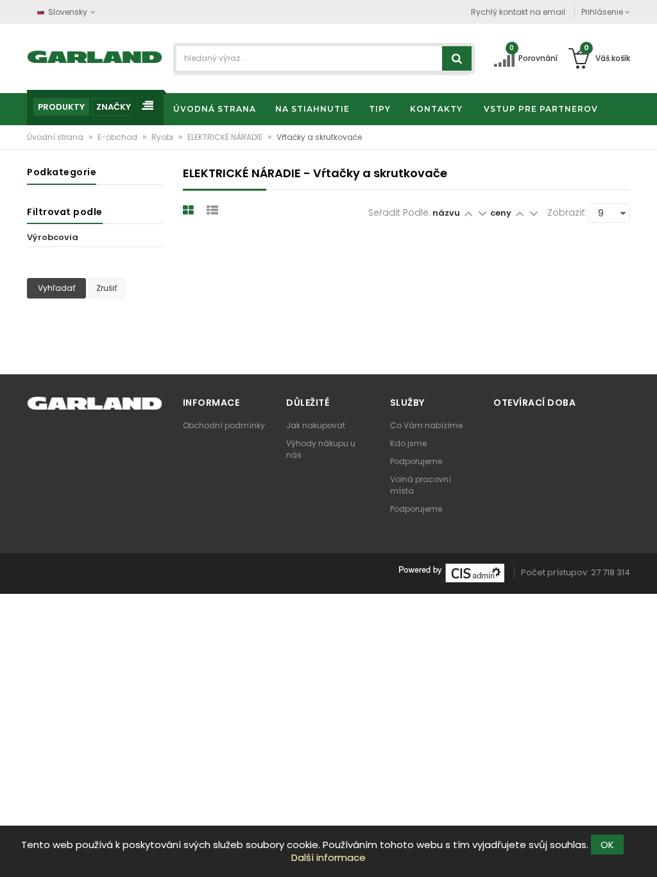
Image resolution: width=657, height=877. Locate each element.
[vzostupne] (468, 213)
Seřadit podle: (399, 212)
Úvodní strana (56, 137)
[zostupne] (482, 213)
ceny (501, 213)
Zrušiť (106, 287)
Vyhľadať (56, 287)
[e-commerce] (95, 56)
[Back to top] (643, 854)
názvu (446, 213)
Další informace (328, 857)
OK (607, 844)
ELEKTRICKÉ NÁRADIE (225, 137)
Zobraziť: (566, 212)
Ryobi (163, 137)
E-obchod (118, 137)
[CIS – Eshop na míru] (452, 572)
